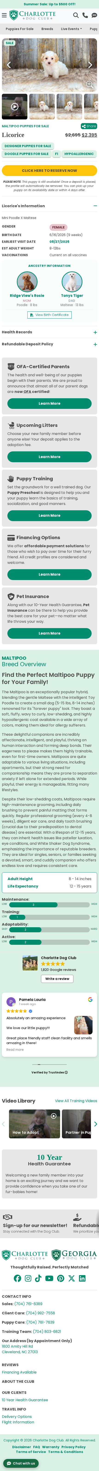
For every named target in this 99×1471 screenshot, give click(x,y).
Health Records (17, 332)
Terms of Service (31, 1452)
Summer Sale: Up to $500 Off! (50, 4)
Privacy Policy (73, 1447)
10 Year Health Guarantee (25, 1400)
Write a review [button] (57, 978)
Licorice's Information (23, 206)
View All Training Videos (76, 1100)
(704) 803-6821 (47, 1331)
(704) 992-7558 (40, 1313)
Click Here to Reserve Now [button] (49, 170)
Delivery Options (17, 1416)
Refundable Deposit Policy (27, 344)
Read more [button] (15, 1050)
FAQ (36, 1447)
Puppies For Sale (20, 29)
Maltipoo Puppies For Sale (25, 126)
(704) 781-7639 (40, 1322)
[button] (5, 15)
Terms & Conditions (65, 1452)
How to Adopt (26, 1132)
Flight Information (18, 1422)
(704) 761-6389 (28, 1304)
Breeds (47, 29)
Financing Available (19, 1372)
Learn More (49, 403)
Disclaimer (21, 1447)
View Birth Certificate (52, 315)
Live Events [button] (70, 29)
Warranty (50, 1447)
